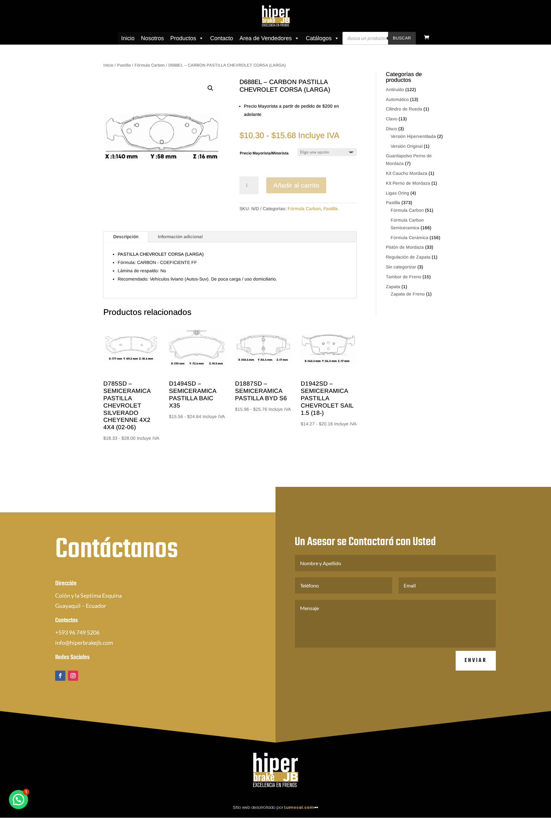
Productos (183, 38)
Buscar (402, 38)
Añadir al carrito (296, 185)
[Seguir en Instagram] (73, 676)
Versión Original (406, 146)
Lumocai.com (299, 807)
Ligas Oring (397, 193)
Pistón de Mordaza (405, 247)
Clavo (391, 118)
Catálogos (319, 38)
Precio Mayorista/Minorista (264, 153)
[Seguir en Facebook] (60, 676)
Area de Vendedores (265, 38)
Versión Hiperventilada (413, 136)
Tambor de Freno (403, 276)
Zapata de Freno (408, 293)
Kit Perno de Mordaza (408, 183)
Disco (391, 128)
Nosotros (152, 38)
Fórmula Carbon (150, 65)
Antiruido (395, 89)
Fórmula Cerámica (409, 237)
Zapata (393, 286)
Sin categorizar (401, 266)
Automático (397, 99)
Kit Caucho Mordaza (406, 173)
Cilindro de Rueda (404, 108)
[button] (210, 88)
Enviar (476, 660)
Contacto (221, 38)
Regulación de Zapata (408, 257)
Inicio (128, 38)
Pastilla (124, 65)
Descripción (125, 236)
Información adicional (180, 236)
